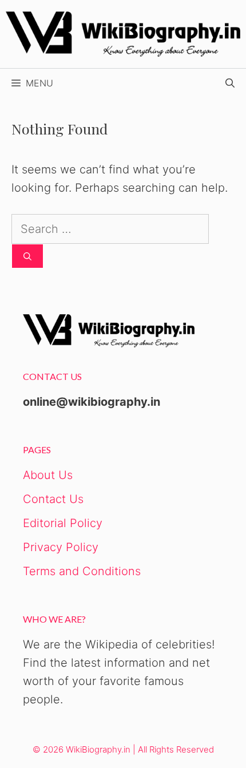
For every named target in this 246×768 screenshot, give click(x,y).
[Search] (27, 256)
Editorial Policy (62, 523)
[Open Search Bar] (230, 83)
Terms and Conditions (82, 571)
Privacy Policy (60, 547)
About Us (48, 475)
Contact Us (53, 499)
